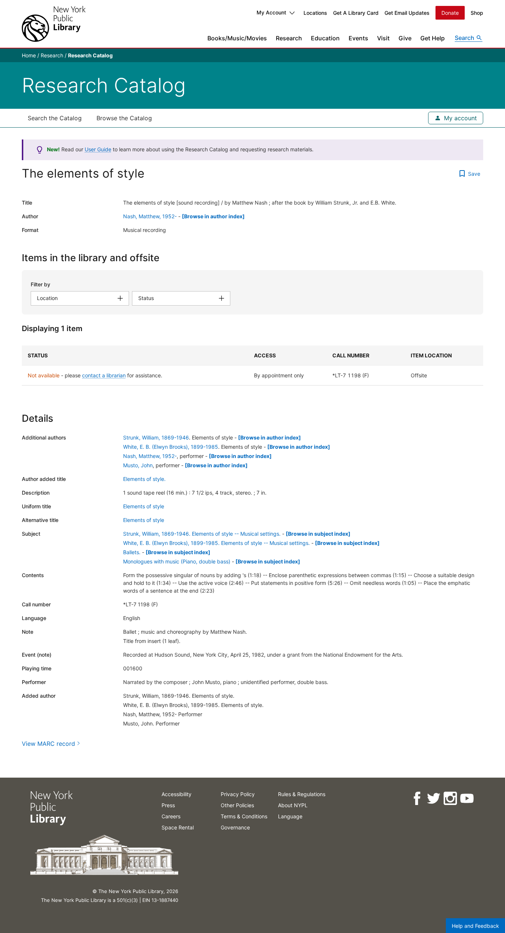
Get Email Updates (407, 13)
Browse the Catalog (124, 118)
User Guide (98, 149)
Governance (235, 827)
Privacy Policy (238, 794)
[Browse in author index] (213, 216)
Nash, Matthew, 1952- (150, 216)
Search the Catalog (55, 118)
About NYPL (293, 805)
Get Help (432, 38)
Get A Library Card (356, 13)
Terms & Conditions (244, 816)
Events (358, 38)
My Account (271, 12)
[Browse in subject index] (318, 534)
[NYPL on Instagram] (450, 798)
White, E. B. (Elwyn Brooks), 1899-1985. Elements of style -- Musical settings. (216, 543)
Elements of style (143, 506)
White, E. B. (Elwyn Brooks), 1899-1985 (170, 447)
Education (325, 38)
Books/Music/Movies (237, 38)
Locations (315, 13)
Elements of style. (144, 479)
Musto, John (138, 465)
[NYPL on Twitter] (433, 798)
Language (290, 816)
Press (168, 805)
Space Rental (178, 827)
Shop (477, 13)
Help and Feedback (475, 926)
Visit (383, 38)
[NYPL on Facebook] (416, 798)
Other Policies (237, 805)
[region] (252, 365)
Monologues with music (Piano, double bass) (176, 561)
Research (289, 38)
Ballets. (131, 552)
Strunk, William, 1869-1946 (156, 437)
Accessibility (177, 794)
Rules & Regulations (301, 794)
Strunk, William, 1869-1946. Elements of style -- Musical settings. (202, 534)
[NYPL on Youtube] (466, 798)
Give (405, 38)
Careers (171, 816)
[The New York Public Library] (53, 24)
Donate (450, 13)
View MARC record (48, 743)
